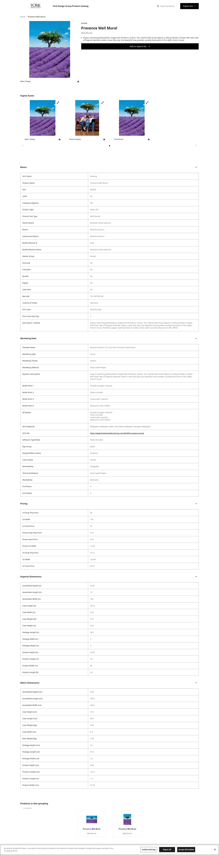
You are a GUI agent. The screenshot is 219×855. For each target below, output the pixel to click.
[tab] (109, 145)
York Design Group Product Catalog (70, 6)
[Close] (215, 849)
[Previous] (22, 145)
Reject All (167, 849)
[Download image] (78, 81)
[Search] (158, 6)
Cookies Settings (149, 849)
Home (22, 16)
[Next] (196, 145)
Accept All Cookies (186, 849)
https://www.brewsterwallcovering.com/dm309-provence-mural (117, 433)
